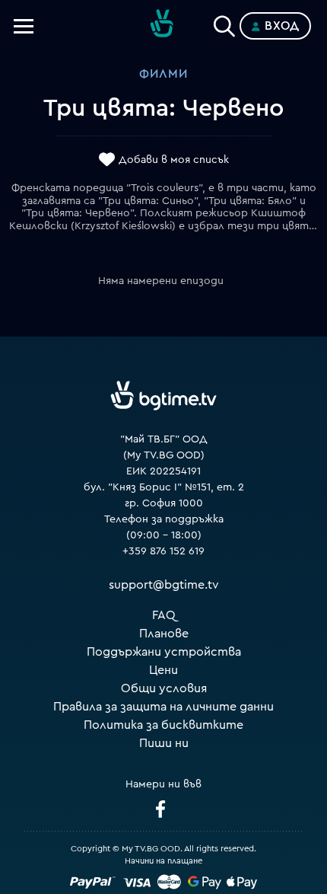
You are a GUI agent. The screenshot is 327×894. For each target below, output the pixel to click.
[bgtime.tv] (163, 396)
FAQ (164, 615)
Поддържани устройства (164, 652)
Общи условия (164, 688)
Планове (164, 633)
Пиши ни (164, 743)
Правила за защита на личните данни (163, 707)
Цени (163, 670)
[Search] (224, 23)
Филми (163, 74)
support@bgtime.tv (164, 585)
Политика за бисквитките (163, 725)
